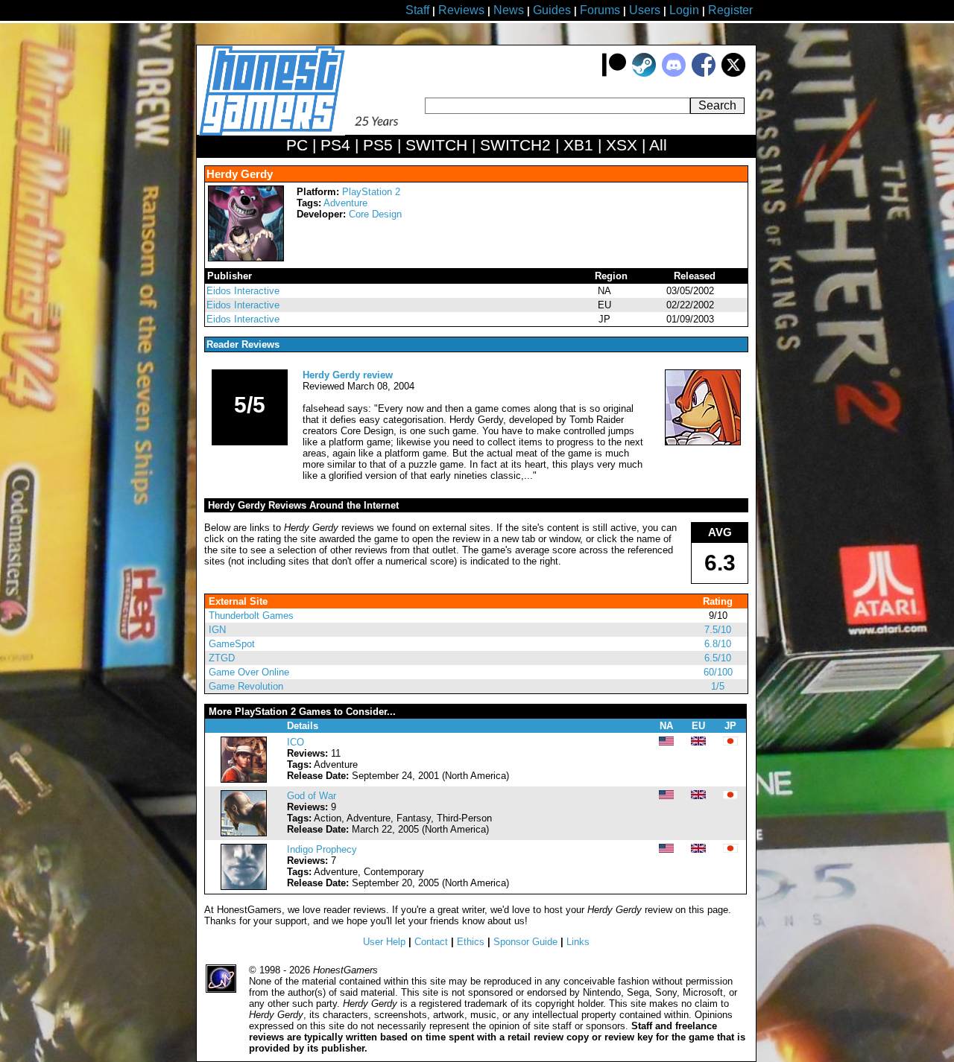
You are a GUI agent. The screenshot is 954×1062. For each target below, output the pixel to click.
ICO (295, 742)
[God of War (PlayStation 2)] (244, 833)
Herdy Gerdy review (348, 375)
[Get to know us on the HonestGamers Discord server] (674, 73)
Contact (431, 941)
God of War (311, 795)
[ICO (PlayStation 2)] (244, 779)
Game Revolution (246, 686)
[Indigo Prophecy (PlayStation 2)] (244, 886)
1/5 (717, 686)
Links (578, 941)
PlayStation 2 (371, 191)
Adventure (345, 203)
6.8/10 (717, 643)
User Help (384, 941)
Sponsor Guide (525, 941)
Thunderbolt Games (251, 615)
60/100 (718, 672)
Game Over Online (249, 672)
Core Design (375, 214)
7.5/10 (717, 629)
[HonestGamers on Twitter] (733, 73)
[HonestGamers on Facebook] (704, 73)
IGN (217, 629)
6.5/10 (717, 658)
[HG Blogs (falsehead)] (703, 442)
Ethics (470, 941)
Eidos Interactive (242, 290)
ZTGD (222, 658)
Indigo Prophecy (322, 849)
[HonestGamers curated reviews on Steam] (644, 73)
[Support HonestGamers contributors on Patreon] (614, 73)
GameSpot (232, 643)
